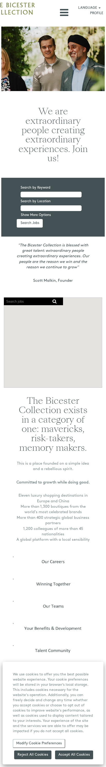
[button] (52, 12)
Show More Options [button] (36, 215)
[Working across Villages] (14, 606)
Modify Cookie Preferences (39, 743)
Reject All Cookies (32, 755)
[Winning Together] (14, 584)
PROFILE (96, 13)
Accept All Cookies (74, 755)
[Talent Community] (14, 651)
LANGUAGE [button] (88, 8)
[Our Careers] (14, 562)
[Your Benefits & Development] (14, 629)
